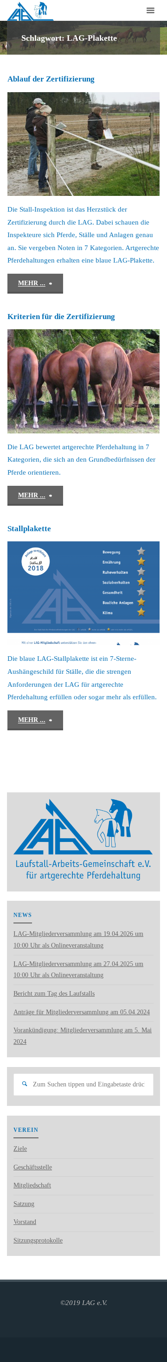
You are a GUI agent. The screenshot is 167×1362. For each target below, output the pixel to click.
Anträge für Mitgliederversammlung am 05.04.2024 (81, 1012)
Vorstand (24, 1221)
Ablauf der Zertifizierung (51, 79)
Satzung (23, 1203)
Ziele (20, 1148)
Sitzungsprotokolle (38, 1240)
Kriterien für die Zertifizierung (61, 316)
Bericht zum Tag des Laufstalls (54, 993)
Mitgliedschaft (32, 1185)
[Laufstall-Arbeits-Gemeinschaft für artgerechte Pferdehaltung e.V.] (30, 10)
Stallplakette (29, 528)
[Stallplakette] (83, 593)
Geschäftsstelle (32, 1167)
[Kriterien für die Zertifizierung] (83, 381)
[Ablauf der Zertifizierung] (83, 144)
